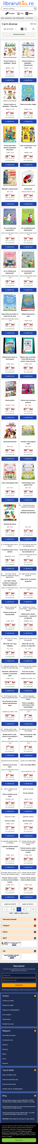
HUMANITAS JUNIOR (26, 678)
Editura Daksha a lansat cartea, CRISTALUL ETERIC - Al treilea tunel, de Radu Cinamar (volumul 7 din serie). (18, 1101)
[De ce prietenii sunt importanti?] (28, 267)
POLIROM (8, 799)
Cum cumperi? (6, 1014)
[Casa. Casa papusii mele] (10, 479)
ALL (8, 648)
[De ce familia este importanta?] (10, 267)
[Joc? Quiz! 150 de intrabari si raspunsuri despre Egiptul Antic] (10, 577)
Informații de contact (9, 1035)
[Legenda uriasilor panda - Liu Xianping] (10, 843)
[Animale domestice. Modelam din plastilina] (28, 507)
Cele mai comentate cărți (10, 1079)
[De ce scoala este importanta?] (10, 224)
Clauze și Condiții (24, 1133)
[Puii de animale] (28, 789)
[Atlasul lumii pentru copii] (28, 310)
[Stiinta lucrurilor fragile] (28, 101)
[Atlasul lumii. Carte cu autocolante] (10, 353)
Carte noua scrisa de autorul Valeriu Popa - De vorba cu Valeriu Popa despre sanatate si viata (18, 1113)
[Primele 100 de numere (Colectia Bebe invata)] (28, 874)
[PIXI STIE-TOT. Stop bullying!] (10, 640)
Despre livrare (6, 1019)
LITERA (8, 152)
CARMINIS (26, 621)
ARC (8, 191)
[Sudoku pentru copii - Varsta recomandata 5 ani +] (10, 731)
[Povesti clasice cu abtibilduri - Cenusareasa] (28, 57)
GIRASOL (8, 68)
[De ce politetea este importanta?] (28, 224)
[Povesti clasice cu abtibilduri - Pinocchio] (10, 101)
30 (14, 909)
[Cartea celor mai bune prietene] (28, 397)
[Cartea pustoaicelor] (10, 438)
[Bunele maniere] (28, 817)
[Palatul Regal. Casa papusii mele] (28, 479)
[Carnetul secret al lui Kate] (9, 761)
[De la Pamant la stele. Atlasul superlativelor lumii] (10, 698)
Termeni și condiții (8, 1001)
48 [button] (33, 29)
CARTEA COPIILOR (26, 191)
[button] (29, 14)
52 (33, 909)
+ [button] (35, 919)
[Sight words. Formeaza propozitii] (28, 575)
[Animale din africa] (10, 520)
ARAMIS (26, 152)
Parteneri (5, 1063)
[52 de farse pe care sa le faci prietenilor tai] (28, 546)
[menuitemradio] (25, 29)
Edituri (4, 1054)
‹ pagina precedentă (10, 904)
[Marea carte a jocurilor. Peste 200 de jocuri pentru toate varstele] (28, 353)
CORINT (8, 855)
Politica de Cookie (26, 1131)
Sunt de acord (19, 1140)
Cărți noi (5, 1045)
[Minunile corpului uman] (10, 185)
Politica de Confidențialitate (10, 1133)
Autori (4, 1059)
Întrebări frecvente (8, 1024)
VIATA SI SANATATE (26, 771)
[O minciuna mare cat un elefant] (10, 546)
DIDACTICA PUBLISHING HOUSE (9, 233)
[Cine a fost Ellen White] (28, 761)
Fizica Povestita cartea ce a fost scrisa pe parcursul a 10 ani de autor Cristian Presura (19, 1107)
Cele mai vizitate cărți (9, 1084)
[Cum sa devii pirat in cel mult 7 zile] (28, 142)
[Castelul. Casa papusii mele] (28, 438)
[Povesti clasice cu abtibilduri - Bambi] (10, 57)
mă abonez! (19, 985)
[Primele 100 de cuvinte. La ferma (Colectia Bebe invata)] (10, 874)
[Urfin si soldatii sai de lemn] (10, 790)
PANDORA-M (8, 556)
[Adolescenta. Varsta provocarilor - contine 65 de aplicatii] (28, 610)
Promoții (5, 1049)
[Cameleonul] (28, 185)
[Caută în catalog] (35, 9)
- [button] (35, 938)
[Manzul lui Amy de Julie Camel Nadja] (28, 731)
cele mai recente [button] (8, 29)
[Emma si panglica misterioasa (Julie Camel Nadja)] (28, 699)
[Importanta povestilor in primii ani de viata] (10, 310)
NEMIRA (26, 109)
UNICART (8, 405)
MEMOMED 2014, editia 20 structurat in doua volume (18, 1119)
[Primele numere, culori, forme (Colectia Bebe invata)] (28, 844)
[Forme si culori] (10, 817)
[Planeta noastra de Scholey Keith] (10, 609)
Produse (12, 13)
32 (24, 909)
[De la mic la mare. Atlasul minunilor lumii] (28, 668)
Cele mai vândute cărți (9, 1075)
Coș (20, 13)
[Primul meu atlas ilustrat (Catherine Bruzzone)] (10, 142)
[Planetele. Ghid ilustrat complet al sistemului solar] (10, 668)
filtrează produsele (19, 34)
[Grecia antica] (10, 397)
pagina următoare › (28, 904)
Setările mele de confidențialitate (12, 1089)
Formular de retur (7, 1040)
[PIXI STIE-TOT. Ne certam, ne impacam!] (28, 640)
